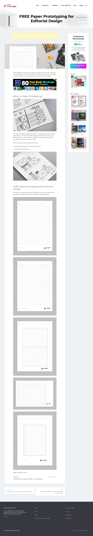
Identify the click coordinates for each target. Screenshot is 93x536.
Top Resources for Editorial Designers (43, 518)
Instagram (6, 516)
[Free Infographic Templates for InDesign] (78, 101)
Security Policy (85, 530)
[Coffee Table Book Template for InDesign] (78, 128)
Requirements (68, 518)
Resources (16, 476)
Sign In (81, 5)
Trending (55, 5)
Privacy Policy (78, 530)
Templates (45, 5)
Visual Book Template (75, 121)
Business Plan (74, 87)
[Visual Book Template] (78, 115)
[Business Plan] (78, 81)
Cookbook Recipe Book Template (78, 149)
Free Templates (66, 5)
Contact (36, 511)
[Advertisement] (35, 36)
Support (36, 514)
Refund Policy (68, 514)
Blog (75, 5)
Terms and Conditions (70, 508)
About (36, 508)
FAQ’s (73, 530)
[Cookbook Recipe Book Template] (78, 142)
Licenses (67, 511)
